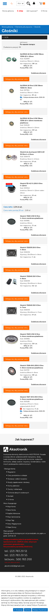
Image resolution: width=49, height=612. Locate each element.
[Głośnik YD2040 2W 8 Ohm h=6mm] (11, 281)
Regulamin (11, 472)
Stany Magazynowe (14, 524)
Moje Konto (11, 507)
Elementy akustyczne (23, 27)
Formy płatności (13, 486)
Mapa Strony (11, 527)
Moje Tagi (10, 520)
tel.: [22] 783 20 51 (16, 551)
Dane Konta (11, 510)
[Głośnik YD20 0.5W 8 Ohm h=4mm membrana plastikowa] (11, 220)
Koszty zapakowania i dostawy (19, 482)
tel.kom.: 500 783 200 (18, 559)
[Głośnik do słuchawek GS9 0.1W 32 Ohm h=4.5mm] (11, 156)
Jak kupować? (32, 11)
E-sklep (20, 11)
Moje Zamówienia (13, 517)
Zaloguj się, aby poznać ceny (16, 79)
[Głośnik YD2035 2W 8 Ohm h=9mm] (11, 252)
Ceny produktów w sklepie (17, 475)
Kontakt (10, 496)
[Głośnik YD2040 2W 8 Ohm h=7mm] (11, 309)
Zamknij (27, 610)
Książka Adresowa (13, 513)
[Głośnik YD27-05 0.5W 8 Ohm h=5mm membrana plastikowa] (11, 401)
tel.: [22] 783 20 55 (16, 555)
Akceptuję (18, 610)
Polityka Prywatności (40, 610)
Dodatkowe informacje (38, 73)
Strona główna (8, 11)
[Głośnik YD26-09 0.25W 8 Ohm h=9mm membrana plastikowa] (11, 370)
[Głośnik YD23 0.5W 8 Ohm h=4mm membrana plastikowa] (11, 338)
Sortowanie (23, 42)
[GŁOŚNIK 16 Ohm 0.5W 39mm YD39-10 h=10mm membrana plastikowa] (11, 123)
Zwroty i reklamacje (15, 489)
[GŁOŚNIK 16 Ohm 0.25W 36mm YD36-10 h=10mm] (11, 58)
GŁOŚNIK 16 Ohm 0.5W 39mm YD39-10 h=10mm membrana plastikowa (31, 120)
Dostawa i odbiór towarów (17, 479)
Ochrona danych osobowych (18, 493)
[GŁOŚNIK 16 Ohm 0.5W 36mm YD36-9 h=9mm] (11, 90)
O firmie (11, 500)
